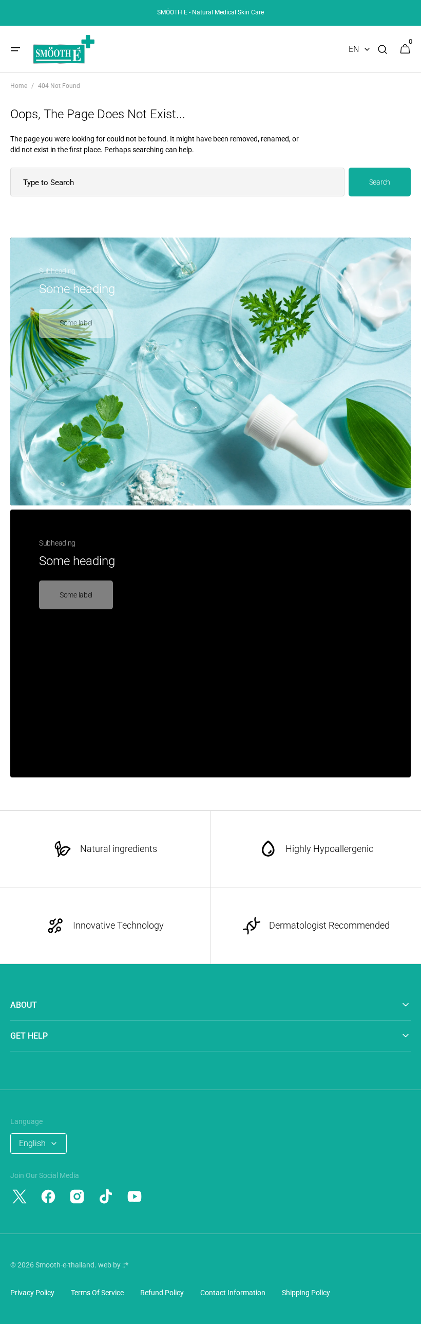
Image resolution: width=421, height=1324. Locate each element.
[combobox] (177, 182)
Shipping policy (306, 1293)
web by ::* (113, 1265)
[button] (15, 49)
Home (18, 85)
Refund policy (162, 1293)
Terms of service (97, 1293)
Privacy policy (32, 1293)
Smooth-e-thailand (64, 1265)
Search (379, 182)
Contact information (232, 1293)
